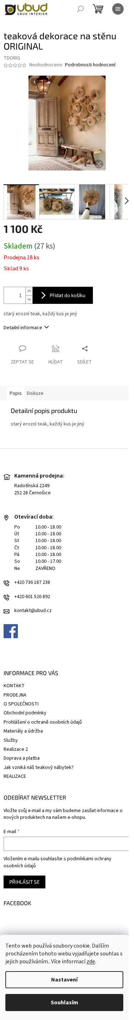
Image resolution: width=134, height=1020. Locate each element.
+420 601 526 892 (32, 596)
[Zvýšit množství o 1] (29, 291)
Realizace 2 (16, 749)
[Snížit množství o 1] (29, 299)
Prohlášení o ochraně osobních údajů (43, 722)
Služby (11, 740)
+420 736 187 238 (32, 582)
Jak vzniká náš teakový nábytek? (39, 767)
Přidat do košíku (67, 295)
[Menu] (118, 9)
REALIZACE (15, 776)
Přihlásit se (24, 882)
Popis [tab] (16, 393)
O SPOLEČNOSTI (21, 704)
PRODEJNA (15, 695)
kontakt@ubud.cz (33, 610)
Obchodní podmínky (25, 712)
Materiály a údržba (23, 731)
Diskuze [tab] (35, 393)
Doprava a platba (22, 758)
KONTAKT (14, 685)
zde (90, 961)
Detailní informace (23, 327)
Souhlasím (64, 1002)
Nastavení (64, 980)
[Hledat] (80, 9)
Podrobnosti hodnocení (90, 65)
